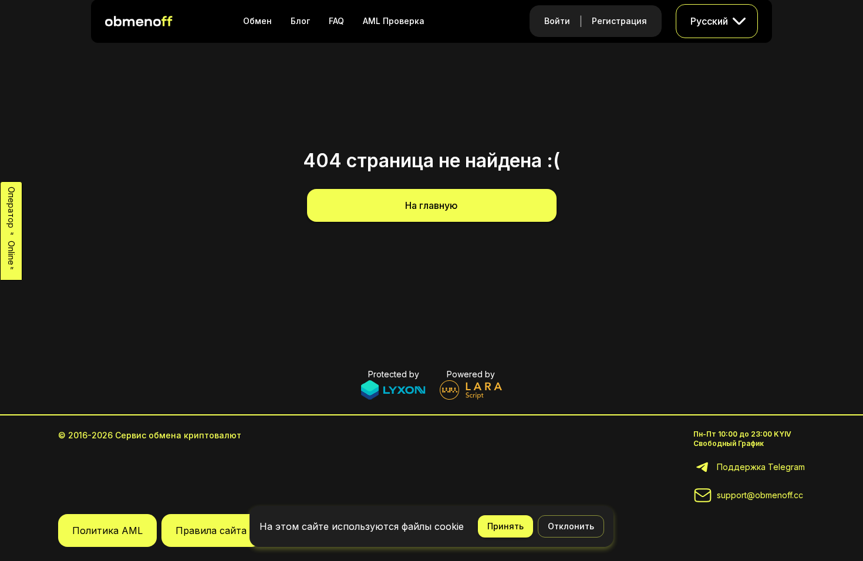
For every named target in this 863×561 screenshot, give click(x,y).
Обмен (257, 21)
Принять (505, 526)
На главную (431, 205)
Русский (709, 21)
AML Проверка (393, 21)
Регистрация (619, 21)
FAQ (336, 21)
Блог (300, 21)
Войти (557, 21)
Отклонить (571, 526)
